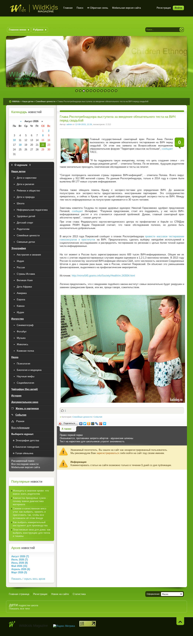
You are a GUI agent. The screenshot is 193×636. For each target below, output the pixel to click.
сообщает (167, 148)
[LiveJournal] (97, 423)
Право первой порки (71, 435)
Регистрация (164, 7)
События (98, 417)
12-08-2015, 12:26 (83, 124)
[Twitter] (85, 423)
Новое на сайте (60, 594)
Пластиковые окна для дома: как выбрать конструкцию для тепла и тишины (32, 532)
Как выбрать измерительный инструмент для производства (30, 524)
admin (69, 124)
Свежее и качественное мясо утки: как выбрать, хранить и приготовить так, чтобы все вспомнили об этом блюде (29, 513)
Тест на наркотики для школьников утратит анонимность (92, 441)
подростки (24, 605)
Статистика (79, 594)
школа (34, 605)
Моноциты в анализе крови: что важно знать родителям (31, 492)
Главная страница (19, 594)
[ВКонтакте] (81, 423)
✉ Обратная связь (97, 7)
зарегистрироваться (107, 453)
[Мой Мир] (93, 423)
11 (112, 91)
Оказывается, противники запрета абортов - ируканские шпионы (96, 438)
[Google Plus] (101, 423)
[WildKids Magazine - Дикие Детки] (12, 624)
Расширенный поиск (22, 460)
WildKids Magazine (34, 8)
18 (20, 144)
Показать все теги (19, 608)
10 (109, 91)
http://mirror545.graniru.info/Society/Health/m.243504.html (103, 275)
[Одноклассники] (89, 423)
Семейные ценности (82, 417)
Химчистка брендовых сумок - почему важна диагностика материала (30, 501)
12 (116, 91)
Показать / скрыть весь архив (28, 578)
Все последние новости (24, 464)
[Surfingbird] (105, 423)
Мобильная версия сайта (126, 7)
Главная (68, 7)
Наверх (180, 621)
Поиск (80, 7)
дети (13, 604)
